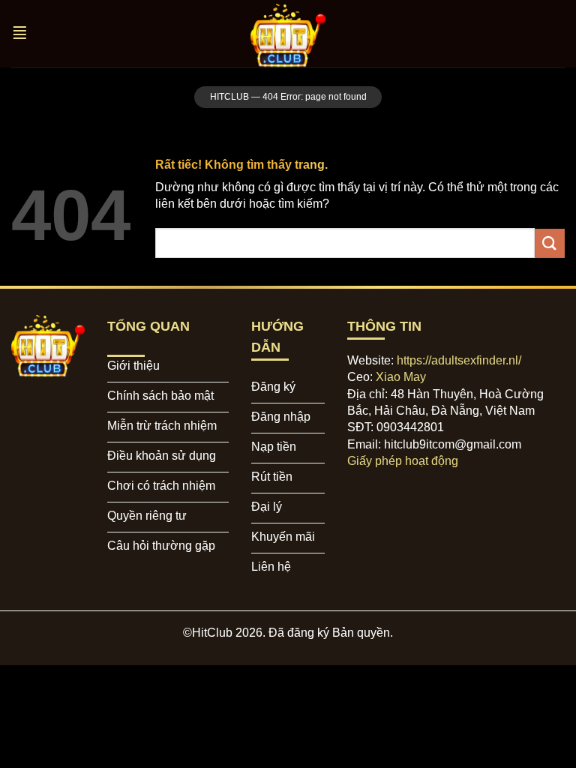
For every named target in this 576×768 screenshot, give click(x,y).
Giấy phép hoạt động (402, 460)
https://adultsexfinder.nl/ (459, 360)
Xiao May (401, 376)
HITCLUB (229, 97)
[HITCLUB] (288, 34)
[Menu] (21, 34)
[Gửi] (550, 243)
